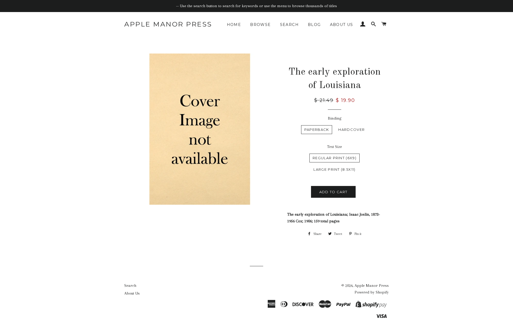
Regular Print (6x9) (334, 158)
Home (234, 24)
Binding (334, 118)
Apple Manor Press (168, 24)
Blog (314, 24)
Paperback (316, 129)
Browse (260, 24)
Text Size (334, 146)
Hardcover (351, 129)
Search (289, 24)
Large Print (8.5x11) (334, 169)
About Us (341, 24)
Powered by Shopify (372, 292)
